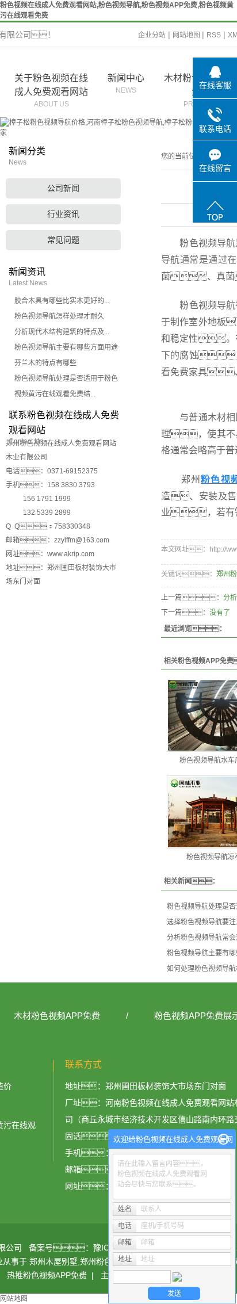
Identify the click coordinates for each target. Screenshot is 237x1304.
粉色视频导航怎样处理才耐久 (59, 316)
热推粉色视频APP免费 (47, 1275)
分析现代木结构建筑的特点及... (61, 332)
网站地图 (187, 35)
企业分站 (152, 35)
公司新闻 (63, 188)
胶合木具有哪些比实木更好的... (61, 301)
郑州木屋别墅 (53, 1261)
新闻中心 (126, 83)
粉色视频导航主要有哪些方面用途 (66, 347)
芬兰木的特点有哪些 (45, 363)
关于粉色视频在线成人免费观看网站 (51, 90)
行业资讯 (63, 214)
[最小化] (223, 1139)
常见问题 (63, 239)
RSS (214, 35)
